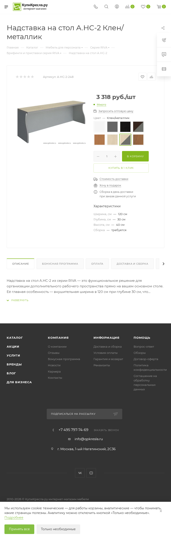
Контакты (55, 377)
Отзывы (53, 353)
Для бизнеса (19, 382)
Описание (20, 263)
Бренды (14, 364)
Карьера (54, 371)
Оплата (97, 263)
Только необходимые (58, 529)
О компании (57, 346)
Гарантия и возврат (108, 359)
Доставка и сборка (132, 263)
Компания (58, 337)
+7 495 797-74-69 (73, 430)
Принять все (19, 529)
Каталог (15, 337)
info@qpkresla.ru (89, 439)
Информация (107, 337)
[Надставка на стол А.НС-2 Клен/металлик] (51, 121)
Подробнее (13, 518)
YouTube (91, 473)
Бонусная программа (60, 263)
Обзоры (140, 353)
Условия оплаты (106, 353)
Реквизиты (102, 365)
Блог (11, 373)
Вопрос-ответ (144, 346)
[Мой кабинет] (117, 7)
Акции (13, 346)
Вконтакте (80, 473)
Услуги (13, 355)
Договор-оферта (146, 359)
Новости (54, 365)
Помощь (142, 337)
